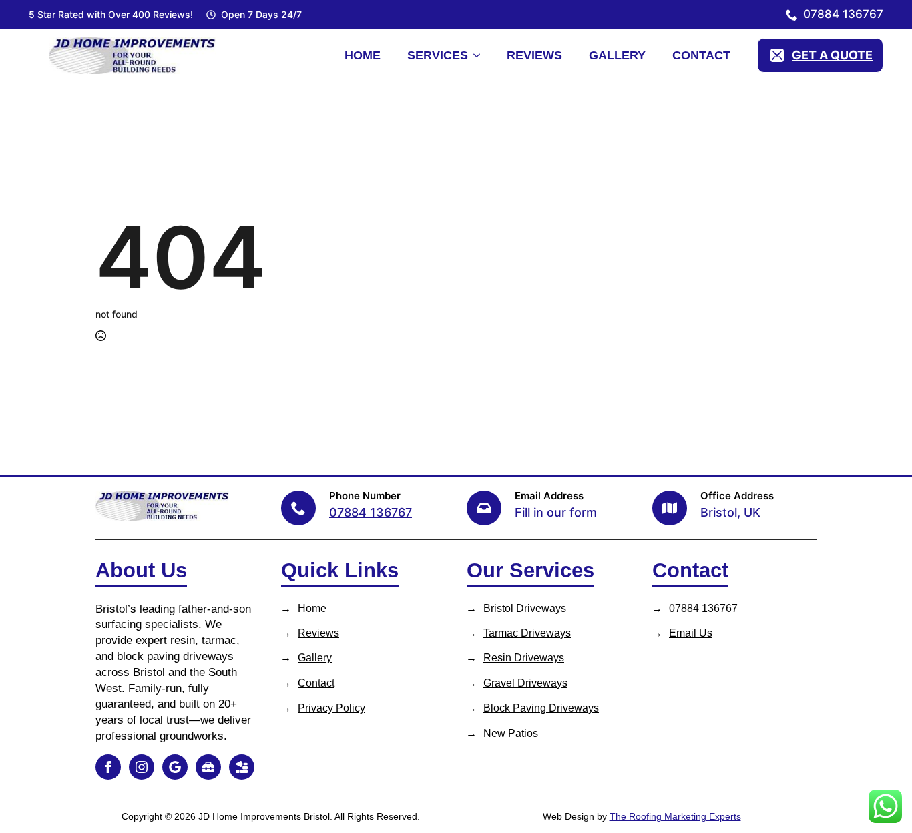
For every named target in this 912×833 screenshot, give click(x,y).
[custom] (175, 767)
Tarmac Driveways (527, 633)
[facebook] (108, 767)
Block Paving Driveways (541, 708)
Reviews (534, 55)
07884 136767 (703, 608)
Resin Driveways (523, 657)
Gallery (617, 55)
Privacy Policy (331, 708)
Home (363, 55)
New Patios (510, 733)
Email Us (690, 633)
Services (437, 55)
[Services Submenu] (480, 55)
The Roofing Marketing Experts (675, 816)
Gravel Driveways (525, 683)
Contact (701, 55)
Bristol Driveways (524, 608)
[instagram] (141, 767)
